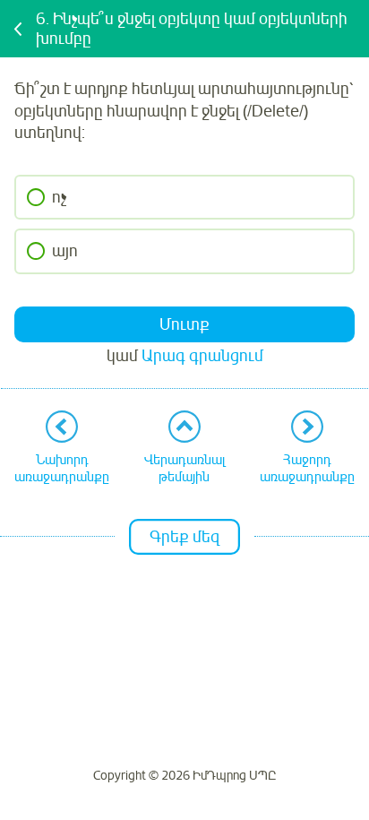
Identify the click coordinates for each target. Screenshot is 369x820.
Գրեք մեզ (184, 537)
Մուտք (184, 324)
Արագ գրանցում (202, 356)
